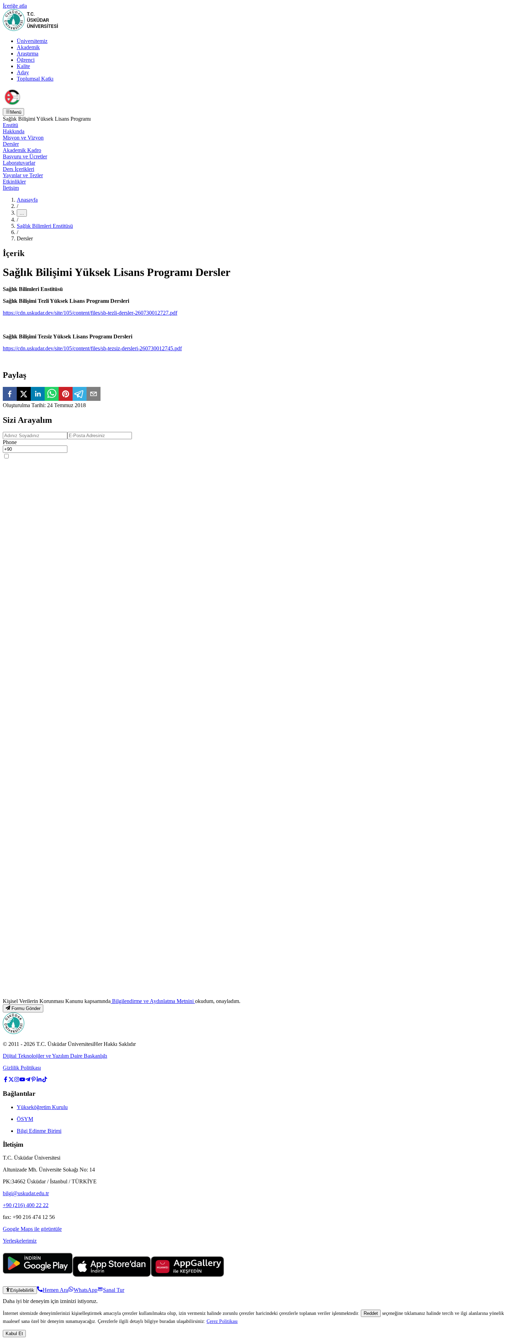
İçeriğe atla (15, 6)
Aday (23, 72)
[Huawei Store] (187, 1275)
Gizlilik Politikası (22, 1068)
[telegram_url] (28, 1080)
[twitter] (24, 394)
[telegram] (80, 394)
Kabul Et (14, 1333)
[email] (94, 394)
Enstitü (10, 125)
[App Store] (112, 1275)
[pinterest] (66, 394)
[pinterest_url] (33, 1080)
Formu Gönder (26, 1008)
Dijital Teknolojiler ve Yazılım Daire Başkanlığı (55, 1056)
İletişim (11, 188)
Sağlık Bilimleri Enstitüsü (45, 226)
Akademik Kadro (22, 150)
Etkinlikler (14, 182)
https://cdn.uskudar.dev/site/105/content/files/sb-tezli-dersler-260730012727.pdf (90, 313)
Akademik (28, 47)
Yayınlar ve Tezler (23, 175)
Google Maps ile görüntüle (32, 1229)
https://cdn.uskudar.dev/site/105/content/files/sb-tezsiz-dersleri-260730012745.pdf (92, 348)
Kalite (23, 66)
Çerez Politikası (222, 1321)
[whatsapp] (52, 394)
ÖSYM (25, 1119)
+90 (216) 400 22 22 (26, 1205)
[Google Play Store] (38, 1275)
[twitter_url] (11, 1080)
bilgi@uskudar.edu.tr (26, 1193)
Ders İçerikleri (18, 169)
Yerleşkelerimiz (20, 1241)
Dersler (11, 144)
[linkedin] (38, 394)
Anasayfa (27, 200)
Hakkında (13, 131)
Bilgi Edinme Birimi (39, 1131)
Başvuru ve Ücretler (25, 156)
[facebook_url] (5, 1080)
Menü (15, 112)
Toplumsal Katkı (35, 79)
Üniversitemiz (32, 41)
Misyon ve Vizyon (23, 138)
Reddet (371, 1313)
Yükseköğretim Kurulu (42, 1107)
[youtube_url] (22, 1080)
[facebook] (10, 394)
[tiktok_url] (44, 1080)
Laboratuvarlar (19, 163)
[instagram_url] (17, 1080)
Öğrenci (26, 60)
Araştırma (27, 54)
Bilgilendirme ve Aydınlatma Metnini (153, 1001)
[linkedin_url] (39, 1080)
